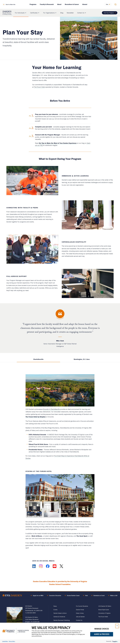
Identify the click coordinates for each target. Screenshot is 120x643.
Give (107, 4)
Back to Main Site (10, 4)
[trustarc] (115, 641)
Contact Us (80, 13)
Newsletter (70, 13)
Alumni (84, 4)
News (55, 606)
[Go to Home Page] (12, 595)
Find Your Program (109, 13)
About (59, 4)
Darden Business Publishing (61, 620)
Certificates (34, 13)
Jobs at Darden (80, 616)
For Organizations (49, 13)
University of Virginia (104, 613)
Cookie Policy (5, 641)
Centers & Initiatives (59, 616)
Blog (61, 13)
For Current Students (82, 606)
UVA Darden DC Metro (104, 606)
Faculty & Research (47, 4)
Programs (33, 4)
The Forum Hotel (39, 87)
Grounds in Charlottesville (51, 409)
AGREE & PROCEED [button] (101, 634)
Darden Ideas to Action (60, 613)
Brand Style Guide (103, 609)
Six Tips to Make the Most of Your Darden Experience (58, 143)
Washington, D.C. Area (82, 359)
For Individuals (20, 13)
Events (55, 609)
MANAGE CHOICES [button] (101, 628)
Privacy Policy (12, 641)
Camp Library (80, 613)
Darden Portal (80, 609)
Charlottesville (38, 359)
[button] (117, 626)
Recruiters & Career (72, 4)
